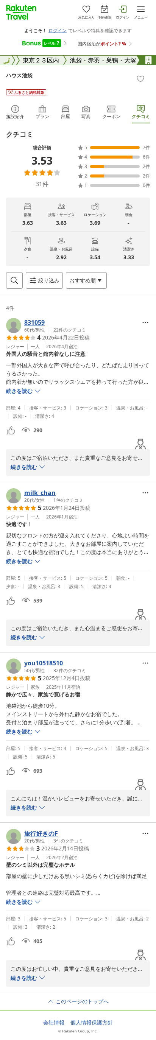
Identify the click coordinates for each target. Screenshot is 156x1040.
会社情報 (53, 1023)
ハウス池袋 (19, 75)
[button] (46, 325)
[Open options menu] (145, 322)
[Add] (140, 78)
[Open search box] (14, 280)
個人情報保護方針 (91, 1023)
